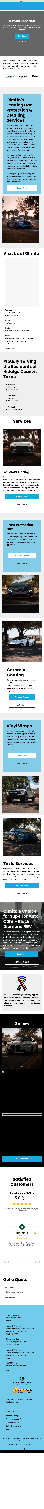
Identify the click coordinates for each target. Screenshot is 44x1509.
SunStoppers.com (12, 1402)
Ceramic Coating (22, 697)
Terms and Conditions (28, 1444)
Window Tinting (22, 496)
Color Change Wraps (14, 1426)
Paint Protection (22, 555)
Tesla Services (22, 885)
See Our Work (22, 1159)
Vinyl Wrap (22, 755)
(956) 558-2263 (22, 962)
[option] (9, 76)
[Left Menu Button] (1, 1452)
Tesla (8, 1429)
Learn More (22, 188)
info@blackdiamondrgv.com (16, 1366)
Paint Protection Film (14, 1419)
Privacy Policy (13, 1444)
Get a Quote (22, 36)
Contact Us (22, 41)
